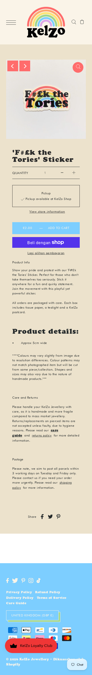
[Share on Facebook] (42, 516)
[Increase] (74, 173)
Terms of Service (51, 598)
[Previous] (12, 66)
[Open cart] (82, 22)
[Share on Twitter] (50, 516)
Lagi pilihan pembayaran (46, 253)
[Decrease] (62, 173)
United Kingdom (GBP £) (32, 615)
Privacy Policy (19, 592)
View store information (47, 211)
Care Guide (16, 603)
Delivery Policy (20, 598)
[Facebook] (7, 580)
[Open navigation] (12, 22)
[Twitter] (15, 580)
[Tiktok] (38, 580)
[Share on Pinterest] (58, 516)
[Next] (24, 66)
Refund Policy (47, 592)
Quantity (20, 173)
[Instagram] (30, 580)
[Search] (73, 22)
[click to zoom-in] (78, 67)
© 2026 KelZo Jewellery (27, 659)
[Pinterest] (23, 580)
